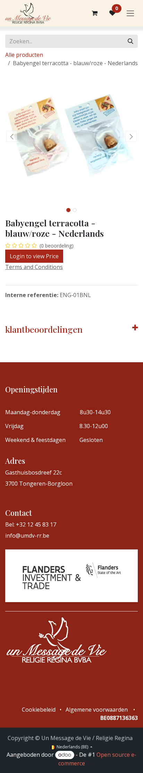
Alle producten (24, 55)
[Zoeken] (130, 41)
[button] (11, 136)
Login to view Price (34, 256)
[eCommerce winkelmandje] (94, 13)
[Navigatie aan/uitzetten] (130, 13)
